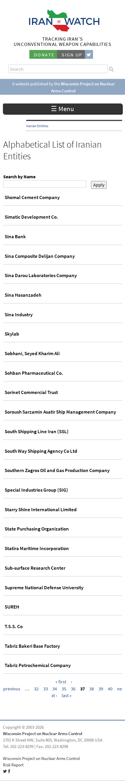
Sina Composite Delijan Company (40, 256)
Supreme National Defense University (44, 587)
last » (67, 695)
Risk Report (13, 765)
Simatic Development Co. (31, 217)
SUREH (12, 607)
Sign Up (72, 55)
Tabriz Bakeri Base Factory (32, 646)
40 (110, 689)
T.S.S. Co (14, 626)
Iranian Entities (37, 126)
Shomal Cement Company (32, 197)
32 (36, 689)
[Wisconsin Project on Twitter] (89, 54)
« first (61, 682)
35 (64, 689)
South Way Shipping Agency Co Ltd (41, 451)
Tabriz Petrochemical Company (38, 665)
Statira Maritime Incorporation (37, 548)
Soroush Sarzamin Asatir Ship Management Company (60, 412)
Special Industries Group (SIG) (36, 490)
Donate (44, 55)
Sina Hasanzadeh (23, 295)
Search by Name (19, 177)
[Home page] (63, 30)
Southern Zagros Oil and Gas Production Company (57, 470)
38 (91, 689)
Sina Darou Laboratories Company (41, 275)
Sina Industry (19, 314)
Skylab (12, 334)
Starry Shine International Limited (41, 509)
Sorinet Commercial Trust (31, 392)
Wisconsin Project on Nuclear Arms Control (42, 734)
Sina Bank (15, 236)
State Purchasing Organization (37, 529)
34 (54, 689)
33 (45, 689)
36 (73, 689)
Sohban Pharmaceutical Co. (34, 373)
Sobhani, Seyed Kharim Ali (32, 353)
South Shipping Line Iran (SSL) (37, 431)
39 (101, 689)
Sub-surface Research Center (35, 568)
